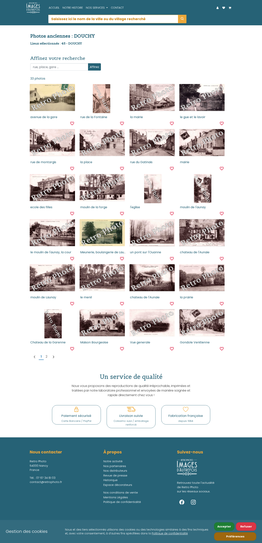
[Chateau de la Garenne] (52, 323)
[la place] (102, 143)
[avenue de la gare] (52, 98)
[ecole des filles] (52, 188)
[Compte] (217, 8)
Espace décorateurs (117, 485)
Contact (117, 8)
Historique (110, 480)
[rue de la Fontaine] (102, 98)
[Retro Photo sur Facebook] (182, 502)
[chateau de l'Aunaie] (201, 233)
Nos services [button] (95, 8)
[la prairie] (201, 278)
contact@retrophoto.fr (46, 482)
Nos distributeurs (115, 471)
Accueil (54, 8)
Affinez (94, 67)
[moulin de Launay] (52, 278)
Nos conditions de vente (120, 492)
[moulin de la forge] (102, 188)
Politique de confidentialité (170, 533)
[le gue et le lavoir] (201, 98)
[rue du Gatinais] (152, 143)
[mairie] (201, 143)
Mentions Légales (115, 497)
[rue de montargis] (52, 143)
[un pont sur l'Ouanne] (152, 233)
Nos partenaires (114, 466)
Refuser (246, 526)
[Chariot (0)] (230, 8)
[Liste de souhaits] (224, 8)
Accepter (224, 526)
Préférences (235, 536)
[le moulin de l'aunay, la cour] (52, 233)
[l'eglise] (152, 188)
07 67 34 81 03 (45, 478)
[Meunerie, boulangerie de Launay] (102, 233)
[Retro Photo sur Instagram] (193, 502)
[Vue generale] (152, 323)
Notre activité (113, 461)
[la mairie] (152, 98)
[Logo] (32, 8)
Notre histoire (73, 8)
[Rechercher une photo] (182, 19)
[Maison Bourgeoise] (102, 323)
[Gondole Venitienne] (201, 323)
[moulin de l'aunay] (202, 188)
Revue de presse (115, 475)
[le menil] (102, 278)
